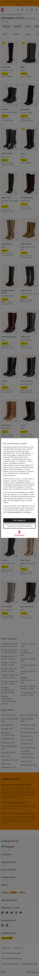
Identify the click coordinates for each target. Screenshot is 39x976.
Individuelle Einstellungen (19, 526)
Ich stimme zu (19, 520)
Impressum (27, 512)
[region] (19, 488)
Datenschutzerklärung (14, 512)
